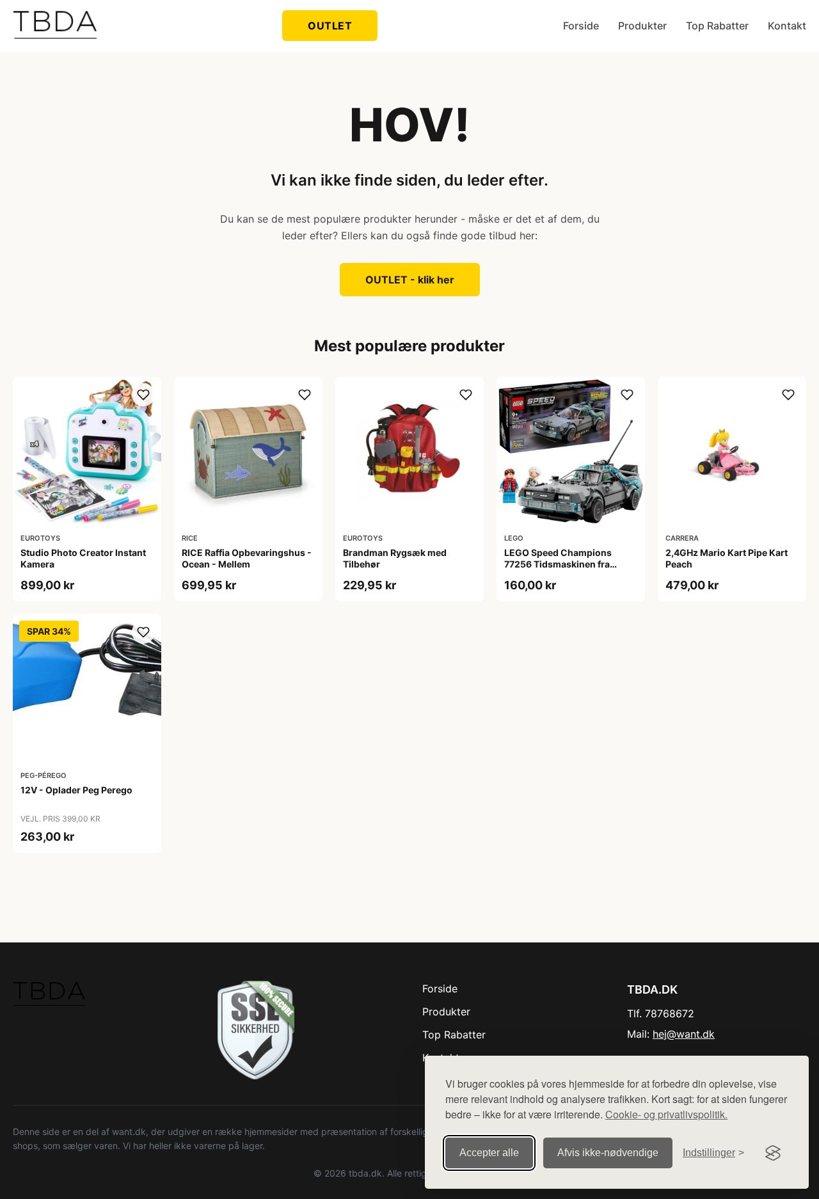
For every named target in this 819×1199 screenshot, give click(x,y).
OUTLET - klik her (409, 279)
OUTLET (330, 25)
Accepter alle (489, 1152)
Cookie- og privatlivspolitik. (666, 1114)
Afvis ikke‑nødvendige (607, 1152)
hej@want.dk (684, 1034)
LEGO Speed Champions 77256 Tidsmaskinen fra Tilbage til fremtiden (558, 564)
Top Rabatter (717, 25)
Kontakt (787, 25)
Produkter (642, 25)
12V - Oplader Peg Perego (76, 789)
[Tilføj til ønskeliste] (143, 394)
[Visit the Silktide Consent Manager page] (773, 1153)
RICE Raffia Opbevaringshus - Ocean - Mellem (247, 558)
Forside (581, 25)
